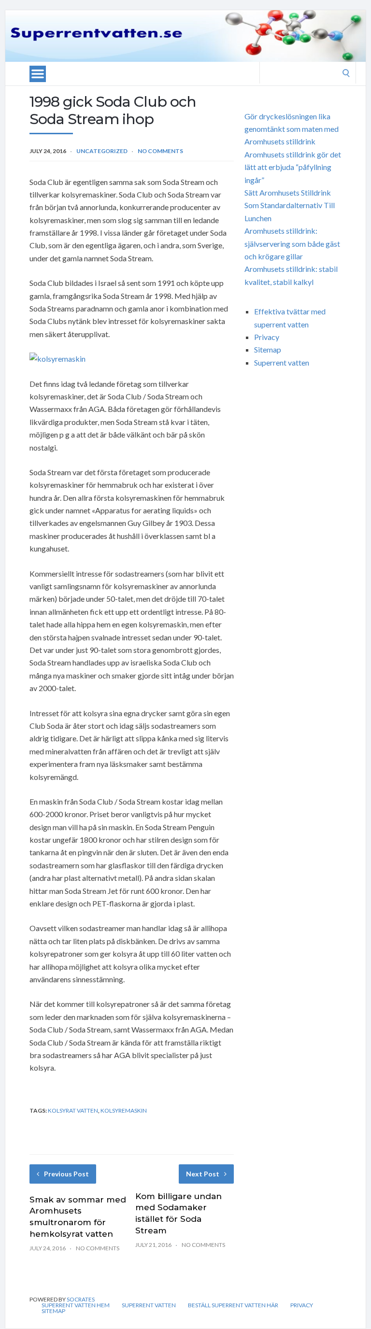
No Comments (160, 151)
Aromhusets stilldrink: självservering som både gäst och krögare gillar (292, 243)
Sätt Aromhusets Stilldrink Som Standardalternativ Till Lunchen (289, 205)
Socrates (81, 1299)
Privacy (266, 336)
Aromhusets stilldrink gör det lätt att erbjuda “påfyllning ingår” (292, 167)
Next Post (202, 1174)
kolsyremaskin (123, 1110)
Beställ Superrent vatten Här (233, 1305)
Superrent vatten (281, 362)
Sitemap (267, 349)
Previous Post (66, 1174)
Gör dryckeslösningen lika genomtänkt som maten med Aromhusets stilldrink (291, 129)
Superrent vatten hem (76, 1305)
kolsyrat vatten (73, 1110)
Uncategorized (102, 151)
